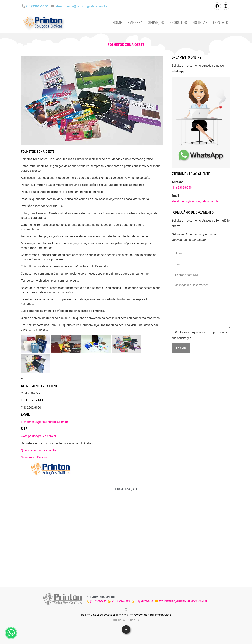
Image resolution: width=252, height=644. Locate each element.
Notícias (200, 22)
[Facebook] (217, 6)
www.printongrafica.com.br (38, 436)
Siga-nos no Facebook (35, 457)
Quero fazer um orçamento (38, 450)
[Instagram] (225, 6)
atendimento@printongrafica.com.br (81, 6)
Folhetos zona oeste (126, 44)
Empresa (135, 22)
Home (117, 22)
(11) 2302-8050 (37, 6)
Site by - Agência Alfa (126, 620)
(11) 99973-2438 (144, 601)
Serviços (156, 22)
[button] (126, 629)
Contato (220, 22)
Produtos (178, 22)
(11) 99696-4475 (121, 601)
